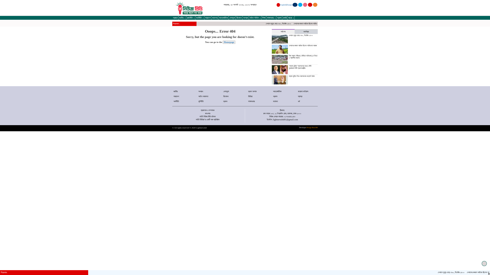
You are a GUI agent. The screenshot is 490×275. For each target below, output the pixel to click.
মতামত (275, 101)
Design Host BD (312, 127)
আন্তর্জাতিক (223, 18)
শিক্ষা (264, 18)
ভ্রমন (225, 101)
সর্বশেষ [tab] (283, 31)
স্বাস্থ (300, 96)
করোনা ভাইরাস (303, 91)
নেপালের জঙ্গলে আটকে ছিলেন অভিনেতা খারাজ (301, 24)
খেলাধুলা (232, 18)
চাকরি (285, 18)
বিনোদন (239, 18)
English (283, 5)
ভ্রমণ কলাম (252, 91)
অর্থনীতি (199, 18)
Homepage (229, 42)
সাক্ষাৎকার (270, 18)
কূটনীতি (201, 101)
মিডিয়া (250, 96)
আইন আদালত (203, 96)
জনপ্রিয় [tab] (306, 32)
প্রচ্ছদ (175, 18)
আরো (290, 18)
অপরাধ (245, 18)
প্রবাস (279, 18)
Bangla (289, 5)
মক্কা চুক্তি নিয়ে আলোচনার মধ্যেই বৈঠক (302, 76)
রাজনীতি (190, 18)
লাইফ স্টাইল (254, 18)
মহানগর (215, 18)
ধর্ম (299, 101)
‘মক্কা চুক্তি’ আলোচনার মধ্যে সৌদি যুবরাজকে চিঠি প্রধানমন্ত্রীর (300, 67)
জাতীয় (181, 18)
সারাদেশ (208, 18)
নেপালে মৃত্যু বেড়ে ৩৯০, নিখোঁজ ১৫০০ (271, 24)
